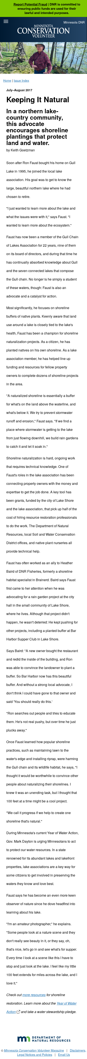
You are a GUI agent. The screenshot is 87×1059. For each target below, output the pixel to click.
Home (7, 80)
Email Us (64, 1054)
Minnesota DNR (74, 22)
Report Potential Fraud (30, 4)
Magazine (34, 1050)
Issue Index (21, 80)
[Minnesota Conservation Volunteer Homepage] (43, 31)
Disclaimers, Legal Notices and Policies (51, 1052)
